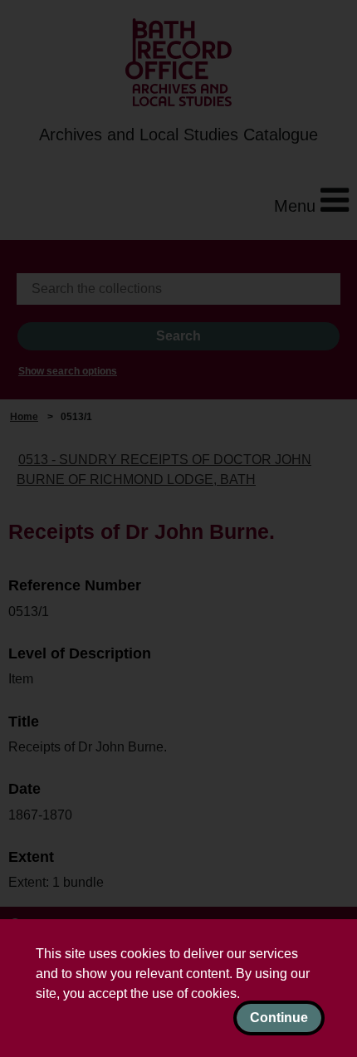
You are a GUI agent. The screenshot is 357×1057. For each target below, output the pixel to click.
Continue (279, 1018)
